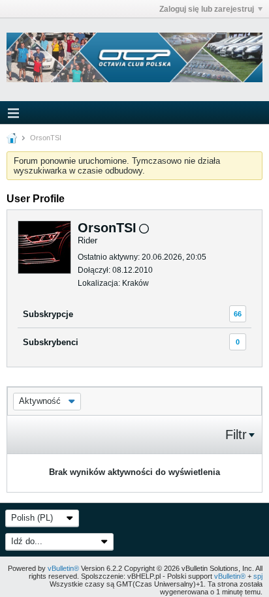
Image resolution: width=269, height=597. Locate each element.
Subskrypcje (48, 314)
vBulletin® (63, 568)
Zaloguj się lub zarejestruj (206, 9)
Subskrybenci (50, 342)
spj (257, 576)
